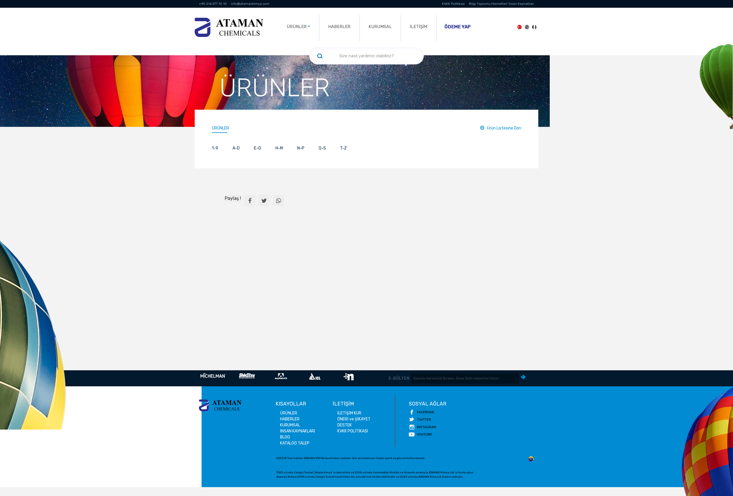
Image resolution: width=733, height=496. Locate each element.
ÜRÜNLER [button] (297, 26)
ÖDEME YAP (457, 26)
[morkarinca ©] (531, 459)
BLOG (285, 437)
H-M (279, 148)
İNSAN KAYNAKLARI (297, 431)
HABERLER (339, 26)
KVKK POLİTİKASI (352, 431)
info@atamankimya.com (250, 4)
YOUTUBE (424, 434)
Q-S (322, 148)
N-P (300, 148)
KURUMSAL (380, 26)
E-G (257, 148)
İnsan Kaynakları (521, 4)
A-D (236, 148)
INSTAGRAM (426, 427)
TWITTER (424, 420)
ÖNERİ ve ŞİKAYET (354, 419)
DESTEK (344, 425)
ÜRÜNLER (220, 128)
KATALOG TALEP (295, 443)
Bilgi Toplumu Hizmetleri (488, 4)
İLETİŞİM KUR (349, 413)
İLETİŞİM (418, 26)
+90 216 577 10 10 (213, 4)
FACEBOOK (425, 412)
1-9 (215, 148)
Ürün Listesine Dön (504, 128)
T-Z (343, 148)
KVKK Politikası (453, 4)
